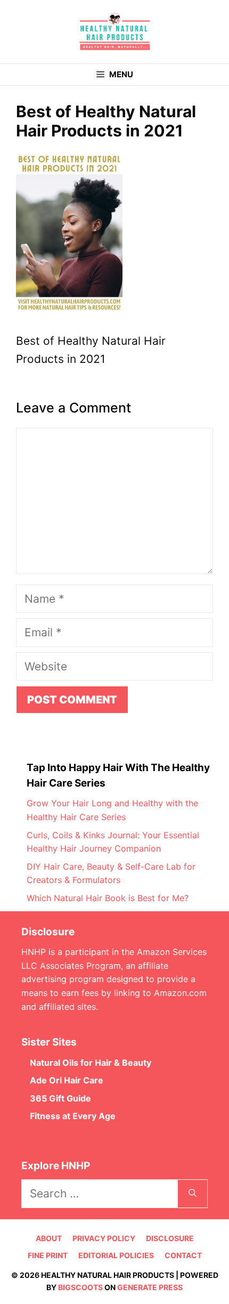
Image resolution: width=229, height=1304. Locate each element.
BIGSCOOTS (80, 1287)
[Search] (192, 1193)
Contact (183, 1255)
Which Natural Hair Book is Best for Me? (108, 898)
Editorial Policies (116, 1255)
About (49, 1238)
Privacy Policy (103, 1238)
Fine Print (48, 1255)
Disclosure (170, 1238)
